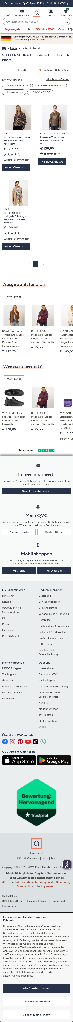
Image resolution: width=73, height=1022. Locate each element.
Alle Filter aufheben (57, 79)
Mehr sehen (14, 296)
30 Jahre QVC (45, 29)
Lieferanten (8, 630)
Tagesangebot (14, 29)
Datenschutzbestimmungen (32, 882)
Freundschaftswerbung (15, 686)
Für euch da (8, 698)
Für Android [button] (54, 570)
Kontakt (6, 601)
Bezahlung (45, 619)
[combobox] (33, 21)
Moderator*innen (48, 708)
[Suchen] (66, 21)
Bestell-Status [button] (54, 532)
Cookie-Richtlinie (22, 975)
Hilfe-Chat (8, 595)
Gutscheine (8, 680)
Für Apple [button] (19, 570)
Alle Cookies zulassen (36, 988)
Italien (45, 858)
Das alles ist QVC (48, 674)
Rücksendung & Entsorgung (54, 625)
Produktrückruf (10, 636)
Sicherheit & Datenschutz (53, 631)
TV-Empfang (46, 714)
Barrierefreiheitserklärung (53, 686)
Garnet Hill (45, 901)
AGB (5, 882)
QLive (5, 617)
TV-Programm (10, 674)
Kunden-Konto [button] (19, 532)
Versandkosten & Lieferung (54, 613)
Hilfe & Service (47, 643)
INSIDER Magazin (12, 668)
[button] (7, 13)
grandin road (59, 901)
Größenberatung (48, 607)
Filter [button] (20, 70)
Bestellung (45, 595)
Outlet (42, 726)
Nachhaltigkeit (47, 680)
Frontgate (32, 901)
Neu (29, 29)
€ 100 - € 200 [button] (41, 92)
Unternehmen (46, 668)
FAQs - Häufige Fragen (51, 637)
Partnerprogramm (12, 692)
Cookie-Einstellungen (36, 1014)
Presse (6, 624)
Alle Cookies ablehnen (36, 1001)
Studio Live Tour (48, 720)
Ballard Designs (16, 901)
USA (19, 858)
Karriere (43, 702)
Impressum (48, 886)
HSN (4, 901)
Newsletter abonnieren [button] (36, 491)
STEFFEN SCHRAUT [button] (50, 85)
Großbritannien (31, 858)
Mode (13, 48)
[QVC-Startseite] (4, 48)
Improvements (9, 905)
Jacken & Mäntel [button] (17, 85)
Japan (53, 858)
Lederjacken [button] (15, 92)
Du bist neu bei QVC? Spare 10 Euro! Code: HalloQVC (35, 3)
